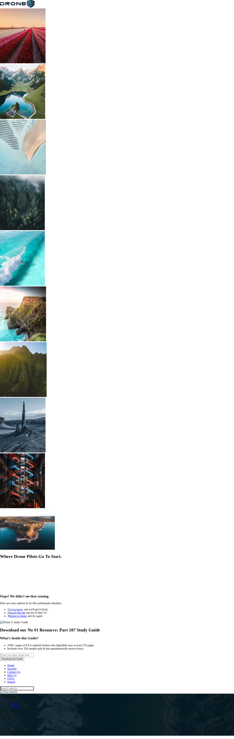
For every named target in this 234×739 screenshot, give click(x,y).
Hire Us (11, 675)
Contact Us (13, 672)
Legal (14, 703)
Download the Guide (12, 659)
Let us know (16, 609)
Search (11, 681)
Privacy (15, 706)
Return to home (18, 616)
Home (10, 665)
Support (11, 668)
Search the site (17, 612)
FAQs (10, 678)
